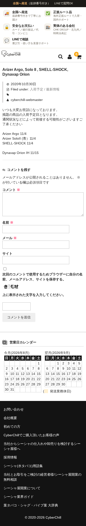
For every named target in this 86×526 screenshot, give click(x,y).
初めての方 (12, 426)
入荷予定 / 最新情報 (44, 89)
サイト (7, 253)
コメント (11, 190)
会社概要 (10, 418)
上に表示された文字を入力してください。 (34, 295)
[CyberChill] (11, 53)
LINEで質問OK (63, 3)
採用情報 (10, 457)
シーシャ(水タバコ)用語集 (23, 466)
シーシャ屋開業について (22, 488)
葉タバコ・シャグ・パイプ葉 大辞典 (31, 505)
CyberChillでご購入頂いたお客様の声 (31, 435)
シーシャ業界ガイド (19, 497)
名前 (7, 222)
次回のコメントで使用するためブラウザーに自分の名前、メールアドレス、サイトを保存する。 (42, 276)
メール (9, 238)
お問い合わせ (14, 409)
